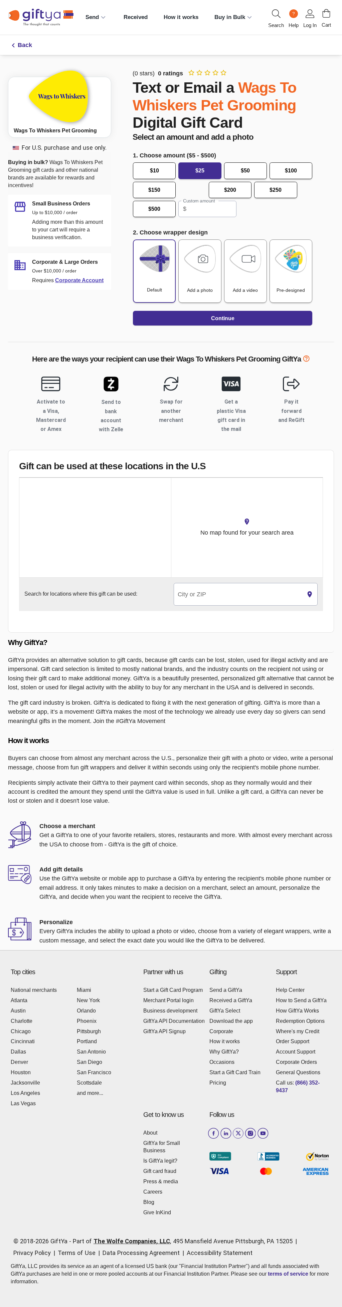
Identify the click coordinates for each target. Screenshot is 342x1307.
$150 (154, 190)
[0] (326, 13)
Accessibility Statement (219, 1252)
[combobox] (238, 594)
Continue (222, 318)
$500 (154, 209)
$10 (154, 170)
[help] (306, 360)
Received (136, 17)
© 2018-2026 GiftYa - (42, 1241)
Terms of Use (77, 1252)
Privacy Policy (32, 1252)
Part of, (183, 1241)
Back (25, 45)
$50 (245, 170)
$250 (276, 190)
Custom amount (199, 200)
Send (92, 17)
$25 (199, 170)
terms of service (288, 1274)
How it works (181, 17)
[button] (171, 643)
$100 (291, 170)
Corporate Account (79, 280)
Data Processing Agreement (141, 1252)
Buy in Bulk (229, 17)
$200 (230, 190)
